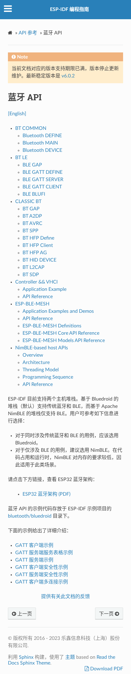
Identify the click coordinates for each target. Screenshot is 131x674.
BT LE (21, 157)
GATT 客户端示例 (34, 545)
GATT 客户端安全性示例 (41, 567)
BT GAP (31, 208)
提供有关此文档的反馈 (65, 596)
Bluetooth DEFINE (42, 135)
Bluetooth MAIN (40, 143)
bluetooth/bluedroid (29, 516)
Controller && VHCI (36, 282)
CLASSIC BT (28, 201)
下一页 (107, 614)
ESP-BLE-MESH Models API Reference (64, 340)
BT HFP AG (35, 252)
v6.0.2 (68, 75)
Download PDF (106, 668)
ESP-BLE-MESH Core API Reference (61, 333)
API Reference (38, 296)
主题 (70, 657)
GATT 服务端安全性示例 (41, 574)
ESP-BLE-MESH (32, 303)
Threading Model (41, 369)
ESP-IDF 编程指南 (69, 9)
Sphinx (26, 657)
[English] (17, 113)
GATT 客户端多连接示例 (41, 581)
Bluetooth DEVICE (42, 150)
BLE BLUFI (34, 194)
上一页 (24, 614)
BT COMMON (30, 128)
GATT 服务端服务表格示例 (44, 552)
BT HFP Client (38, 245)
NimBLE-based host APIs (41, 347)
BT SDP (31, 274)
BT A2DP (32, 216)
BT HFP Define (38, 238)
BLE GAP (32, 164)
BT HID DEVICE (39, 260)
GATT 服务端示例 (34, 560)
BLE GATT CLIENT (42, 186)
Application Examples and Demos (58, 311)
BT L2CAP (33, 267)
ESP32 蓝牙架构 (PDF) (46, 494)
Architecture (36, 362)
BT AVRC (32, 223)
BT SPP (30, 230)
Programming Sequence (48, 377)
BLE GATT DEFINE (42, 172)
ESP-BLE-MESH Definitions (52, 325)
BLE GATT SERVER (43, 179)
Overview (33, 355)
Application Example (44, 289)
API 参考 (28, 32)
